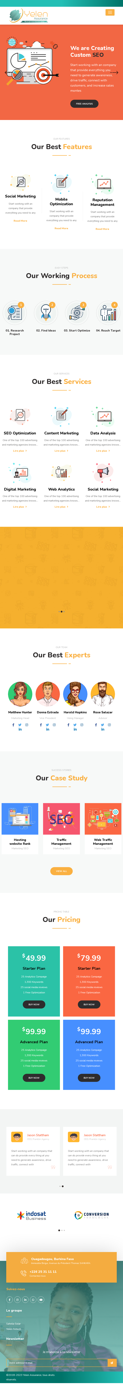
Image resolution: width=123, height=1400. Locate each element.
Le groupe (14, 1310)
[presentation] (9, 72)
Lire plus (19, 451)
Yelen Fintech (13, 1329)
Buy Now (34, 1004)
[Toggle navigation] (110, 12)
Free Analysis (84, 103)
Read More (20, 221)
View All (61, 871)
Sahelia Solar (13, 1324)
